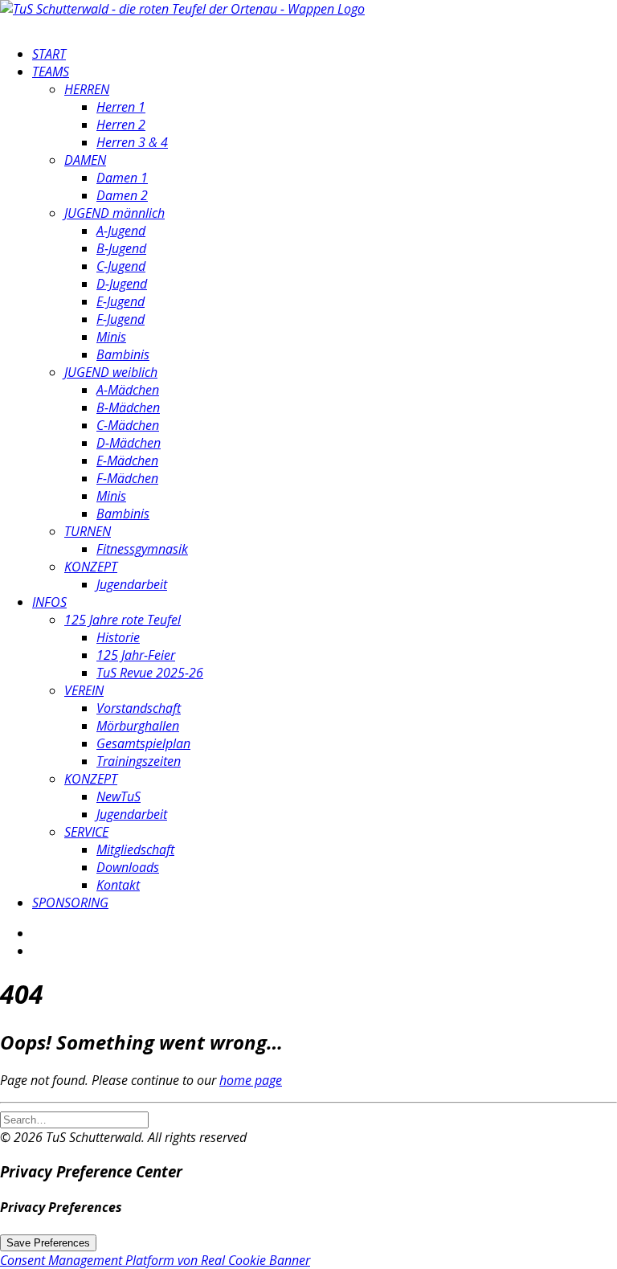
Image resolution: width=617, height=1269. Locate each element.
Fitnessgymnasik (142, 549)
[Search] (74, 1119)
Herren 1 (120, 107)
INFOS (49, 602)
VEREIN (84, 690)
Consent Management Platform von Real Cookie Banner (155, 1260)
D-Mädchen (128, 443)
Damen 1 (122, 177)
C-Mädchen (127, 425)
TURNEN (87, 531)
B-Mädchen (128, 407)
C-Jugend (120, 266)
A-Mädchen (127, 390)
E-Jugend (120, 301)
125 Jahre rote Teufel (122, 619)
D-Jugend (121, 284)
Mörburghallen (137, 726)
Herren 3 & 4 (132, 142)
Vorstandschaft (138, 708)
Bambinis (122, 354)
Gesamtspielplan (143, 743)
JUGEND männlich (114, 213)
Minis (111, 337)
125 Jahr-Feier (135, 655)
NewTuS (118, 796)
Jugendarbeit (131, 584)
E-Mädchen (127, 460)
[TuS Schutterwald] (308, 16)
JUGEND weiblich (110, 372)
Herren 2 (120, 124)
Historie (118, 637)
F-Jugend (120, 319)
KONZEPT (90, 566)
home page (250, 1080)
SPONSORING (70, 902)
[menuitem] (324, 54)
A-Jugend (120, 230)
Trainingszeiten (138, 761)
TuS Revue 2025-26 (149, 673)
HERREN (86, 89)
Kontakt (118, 885)
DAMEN (85, 160)
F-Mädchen (127, 478)
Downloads (127, 867)
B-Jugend (121, 248)
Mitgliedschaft (135, 849)
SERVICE (86, 832)
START (49, 54)
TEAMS (50, 71)
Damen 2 (122, 195)
